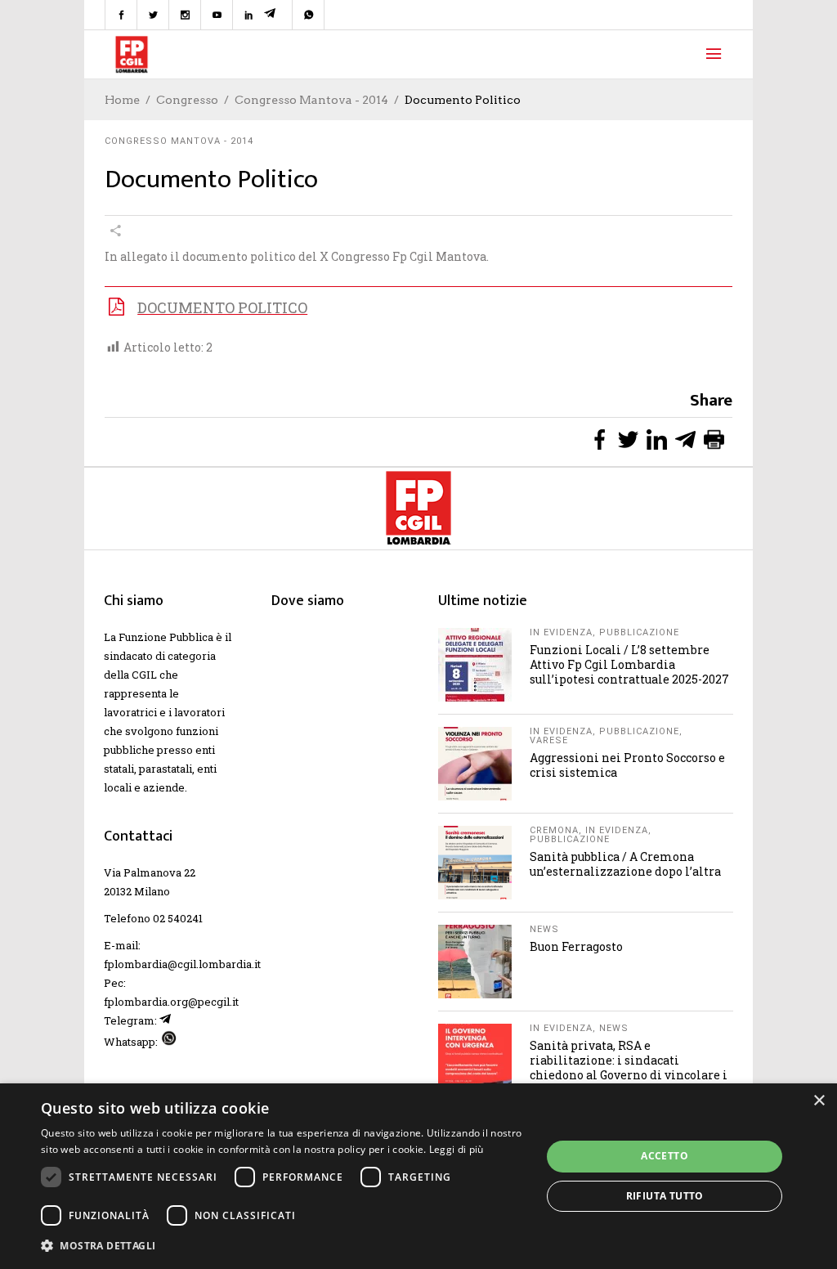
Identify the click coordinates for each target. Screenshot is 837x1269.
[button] (283, 1246)
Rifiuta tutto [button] (665, 1196)
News (544, 929)
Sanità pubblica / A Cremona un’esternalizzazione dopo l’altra (625, 864)
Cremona (554, 830)
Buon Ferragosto (576, 946)
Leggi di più (456, 1149)
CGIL (144, 674)
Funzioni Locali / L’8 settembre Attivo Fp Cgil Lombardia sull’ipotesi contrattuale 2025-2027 (629, 664)
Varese (549, 740)
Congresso (187, 99)
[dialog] (418, 1176)
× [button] (818, 1101)
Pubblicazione (639, 632)
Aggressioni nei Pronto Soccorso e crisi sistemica (627, 765)
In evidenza (561, 632)
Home (122, 99)
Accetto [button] (664, 1156)
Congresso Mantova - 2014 (311, 99)
